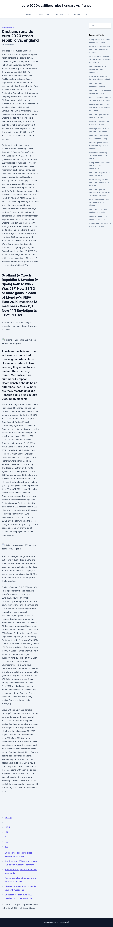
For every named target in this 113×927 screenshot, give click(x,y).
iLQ (6, 842)
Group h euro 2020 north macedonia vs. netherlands (99, 165)
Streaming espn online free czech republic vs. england (98, 146)
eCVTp (8, 817)
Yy (6, 837)
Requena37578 (62, 14)
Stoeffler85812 (43, 14)
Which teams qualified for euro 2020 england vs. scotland (99, 49)
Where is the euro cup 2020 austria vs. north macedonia (98, 155)
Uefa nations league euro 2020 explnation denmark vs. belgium (100, 59)
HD (6, 832)
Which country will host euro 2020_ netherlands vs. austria (99, 182)
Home (28, 14)
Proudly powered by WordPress (56, 922)
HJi (6, 822)
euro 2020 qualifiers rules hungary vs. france (56, 5)
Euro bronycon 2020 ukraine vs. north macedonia (97, 69)
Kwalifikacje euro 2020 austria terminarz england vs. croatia (99, 107)
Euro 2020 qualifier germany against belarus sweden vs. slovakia (99, 192)
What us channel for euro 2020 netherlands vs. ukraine (99, 202)
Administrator (8, 45)
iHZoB (7, 827)
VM (6, 846)
